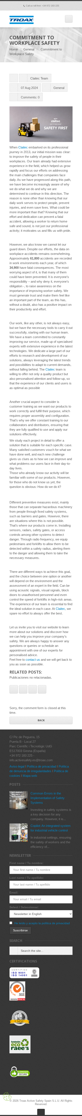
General (28, 49)
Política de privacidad (41, 766)
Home (13, 49)
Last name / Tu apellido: (26, 877)
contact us (33, 659)
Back (41, 720)
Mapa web (30, 775)
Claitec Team (39, 78)
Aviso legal (16, 766)
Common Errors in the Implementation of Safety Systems (47, 798)
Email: (13, 892)
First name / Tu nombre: (26, 863)
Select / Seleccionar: (24, 907)
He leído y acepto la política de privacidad (42, 923)
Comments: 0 (30, 97)
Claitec (23, 147)
